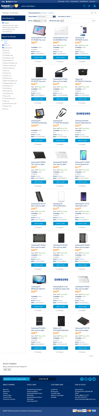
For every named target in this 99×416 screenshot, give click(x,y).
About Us (6, 389)
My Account (54, 391)
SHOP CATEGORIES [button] (28, 6)
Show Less (5, 109)
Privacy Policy (7, 395)
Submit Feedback (32, 391)
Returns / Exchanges (57, 395)
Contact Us (54, 389)
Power (67, 1)
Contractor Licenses (9, 399)
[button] (89, 6)
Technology (61, 1)
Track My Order (55, 393)
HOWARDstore (84, 1)
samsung (43, 13)
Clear (6, 43)
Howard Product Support (34, 389)
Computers (51, 13)
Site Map (53, 397)
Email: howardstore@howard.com (85, 399)
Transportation (74, 1)
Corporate (92, 1)
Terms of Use (7, 397)
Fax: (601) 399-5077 (81, 397)
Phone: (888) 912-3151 (82, 395)
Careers (5, 393)
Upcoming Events (32, 401)
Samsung (37, 51)
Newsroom (6, 391)
